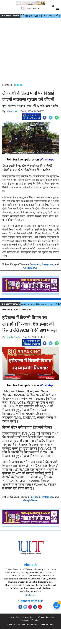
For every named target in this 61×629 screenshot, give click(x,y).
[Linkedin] (35, 607)
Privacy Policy (32, 624)
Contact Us (21, 624)
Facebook (35, 264)
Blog (51, 624)
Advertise (44, 624)
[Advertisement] (30, 50)
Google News (30, 267)
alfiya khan (12, 111)
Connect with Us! (30, 601)
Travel (18, 84)
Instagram (47, 264)
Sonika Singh (13, 337)
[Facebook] (20, 607)
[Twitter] (25, 607)
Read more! (30, 595)
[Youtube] (40, 607)
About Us (30, 564)
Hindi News (21, 309)
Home (6, 84)
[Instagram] (30, 607)
